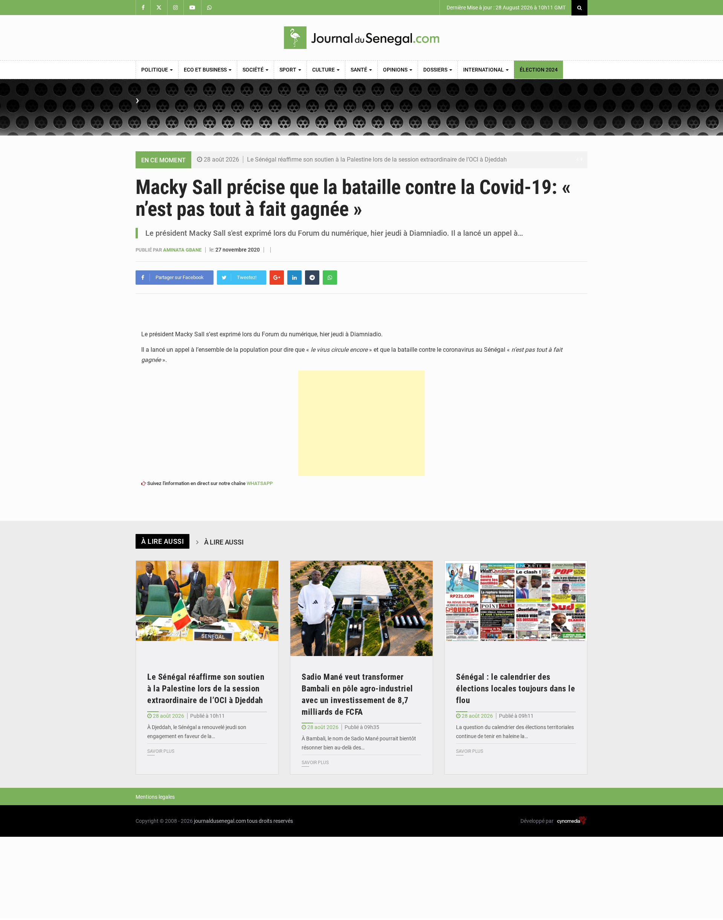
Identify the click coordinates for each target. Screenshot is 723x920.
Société (254, 70)
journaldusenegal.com (220, 821)
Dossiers (435, 70)
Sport (288, 70)
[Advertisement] (361, 423)
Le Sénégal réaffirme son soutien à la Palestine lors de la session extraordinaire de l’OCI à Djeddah (377, 159)
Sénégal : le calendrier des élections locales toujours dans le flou (515, 688)
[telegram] (312, 277)
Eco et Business (206, 70)
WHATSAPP (260, 483)
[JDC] (361, 37)
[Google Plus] (277, 277)
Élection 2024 (539, 70)
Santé (359, 70)
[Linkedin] (294, 277)
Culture (324, 70)
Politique (155, 70)
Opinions (396, 70)
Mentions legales (155, 797)
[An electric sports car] (207, 608)
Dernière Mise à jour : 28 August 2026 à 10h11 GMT (505, 8)
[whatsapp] (330, 277)
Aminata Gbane (183, 250)
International (484, 70)
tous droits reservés (270, 821)
